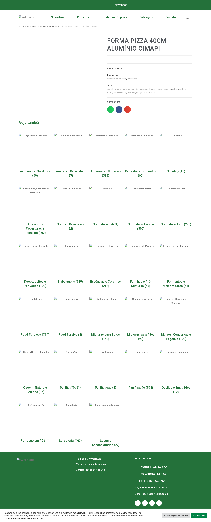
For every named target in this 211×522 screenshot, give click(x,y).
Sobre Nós (57, 17)
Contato (170, 17)
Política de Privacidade (88, 459)
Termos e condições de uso (91, 464)
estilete (182, 89)
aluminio (115, 89)
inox (129, 92)
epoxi (160, 89)
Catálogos (146, 17)
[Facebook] (145, 503)
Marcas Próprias (116, 17)
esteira (175, 89)
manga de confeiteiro (145, 92)
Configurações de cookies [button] (176, 516)
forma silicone (119, 92)
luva (133, 92)
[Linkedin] (159, 503)
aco (108, 89)
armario (123, 89)
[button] (110, 109)
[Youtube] (152, 503)
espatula (167, 89)
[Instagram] (138, 503)
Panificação (32, 26)
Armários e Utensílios (49, 26)
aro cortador (133, 89)
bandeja (153, 89)
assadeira (144, 89)
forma (109, 92)
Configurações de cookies (90, 469)
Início (21, 26)
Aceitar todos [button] (199, 516)
